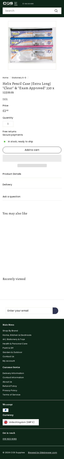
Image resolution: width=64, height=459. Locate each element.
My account (9, 360)
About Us (7, 381)
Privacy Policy (10, 390)
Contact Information (13, 377)
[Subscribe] (55, 310)
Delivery (7, 184)
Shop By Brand (10, 330)
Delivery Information (13, 373)
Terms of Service (12, 394)
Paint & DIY (8, 347)
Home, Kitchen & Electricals (17, 335)
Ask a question (11, 196)
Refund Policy (10, 386)
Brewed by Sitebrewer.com (42, 452)
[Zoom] (53, 66)
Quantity (8, 117)
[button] (32, 158)
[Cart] (58, 3)
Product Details (12, 173)
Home (5, 77)
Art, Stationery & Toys (14, 339)
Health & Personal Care (15, 343)
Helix (5, 99)
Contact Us (8, 356)
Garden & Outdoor (12, 352)
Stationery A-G (19, 77)
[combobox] (32, 11)
